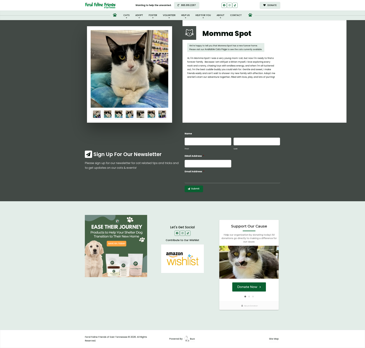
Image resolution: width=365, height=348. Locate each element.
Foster (153, 15)
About (220, 15)
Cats (126, 15)
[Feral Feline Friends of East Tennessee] (100, 5)
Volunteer (169, 15)
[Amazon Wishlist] (182, 258)
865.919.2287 (188, 5)
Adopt (139, 15)
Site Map (274, 338)
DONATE (272, 5)
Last (236, 148)
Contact (236, 15)
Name (188, 133)
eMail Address (194, 156)
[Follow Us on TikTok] (235, 5)
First (187, 148)
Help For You (203, 15)
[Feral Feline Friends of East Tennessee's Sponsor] (116, 245)
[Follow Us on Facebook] (224, 5)
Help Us (185, 15)
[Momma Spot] (129, 69)
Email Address (194, 171)
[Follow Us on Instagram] (229, 5)
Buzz (192, 338)
